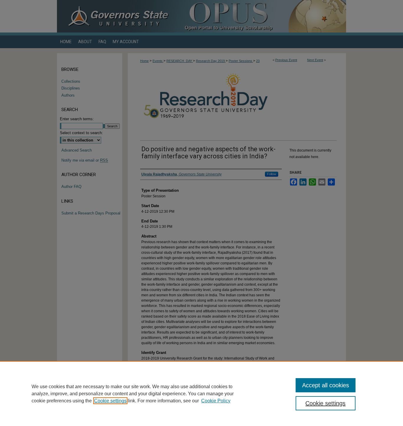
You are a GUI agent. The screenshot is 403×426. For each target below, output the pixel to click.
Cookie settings (110, 400)
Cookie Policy (215, 400)
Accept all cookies (325, 385)
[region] (201, 393)
